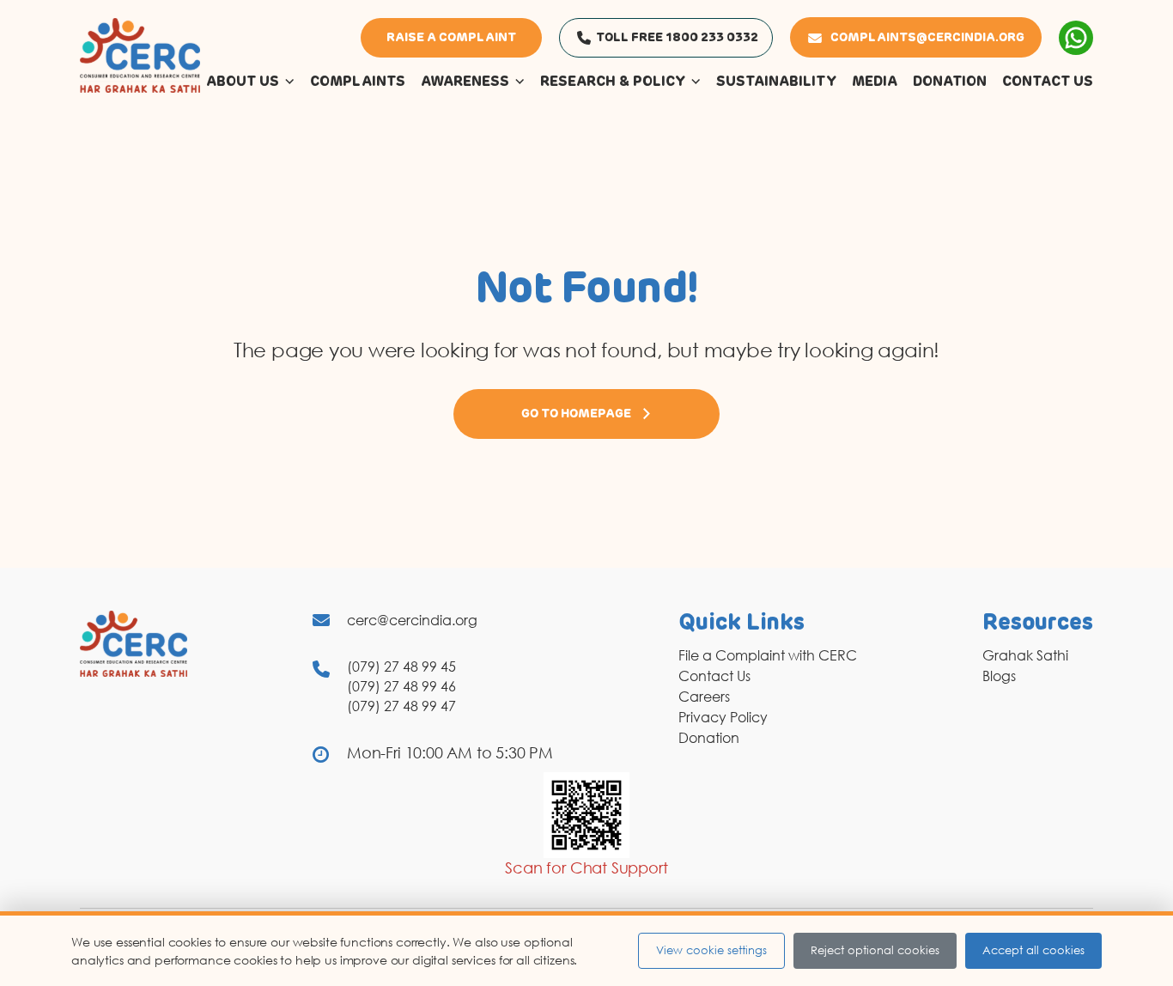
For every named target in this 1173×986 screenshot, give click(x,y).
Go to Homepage (576, 414)
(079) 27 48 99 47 (401, 706)
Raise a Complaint (451, 38)
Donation (708, 737)
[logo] (140, 54)
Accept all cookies (1033, 950)
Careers (704, 696)
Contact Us (714, 676)
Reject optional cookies (875, 950)
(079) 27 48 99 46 (401, 686)
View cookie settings (711, 950)
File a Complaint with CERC (767, 655)
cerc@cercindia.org (412, 620)
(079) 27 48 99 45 (401, 666)
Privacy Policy (723, 717)
